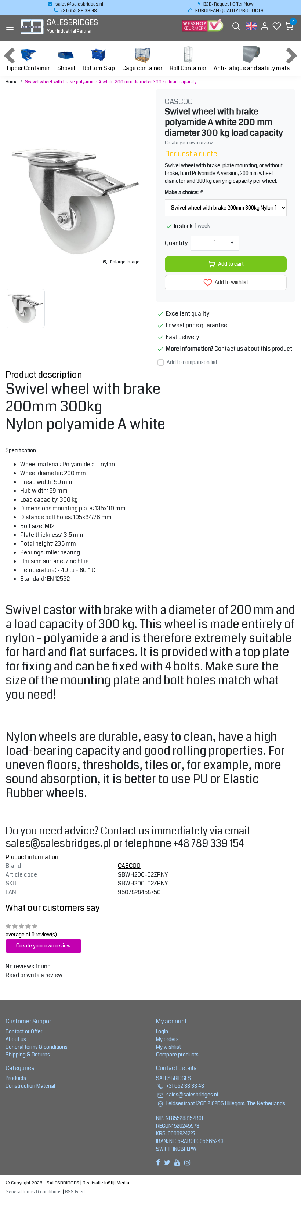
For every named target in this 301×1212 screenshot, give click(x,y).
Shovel (66, 68)
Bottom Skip (99, 68)
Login (162, 1031)
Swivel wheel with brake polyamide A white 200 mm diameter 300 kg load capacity (110, 82)
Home (12, 82)
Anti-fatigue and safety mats (252, 68)
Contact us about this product (253, 349)
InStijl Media (116, 1183)
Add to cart (231, 264)
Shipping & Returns (28, 1054)
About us (16, 1039)
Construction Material (30, 1085)
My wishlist (168, 1047)
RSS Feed (75, 1192)
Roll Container (188, 68)
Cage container (142, 68)
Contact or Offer (24, 1031)
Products (16, 1078)
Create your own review (189, 142)
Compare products (177, 1054)
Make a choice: (183, 192)
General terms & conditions (37, 1047)
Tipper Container (28, 68)
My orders (167, 1039)
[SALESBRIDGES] (32, 27)
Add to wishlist (231, 282)
